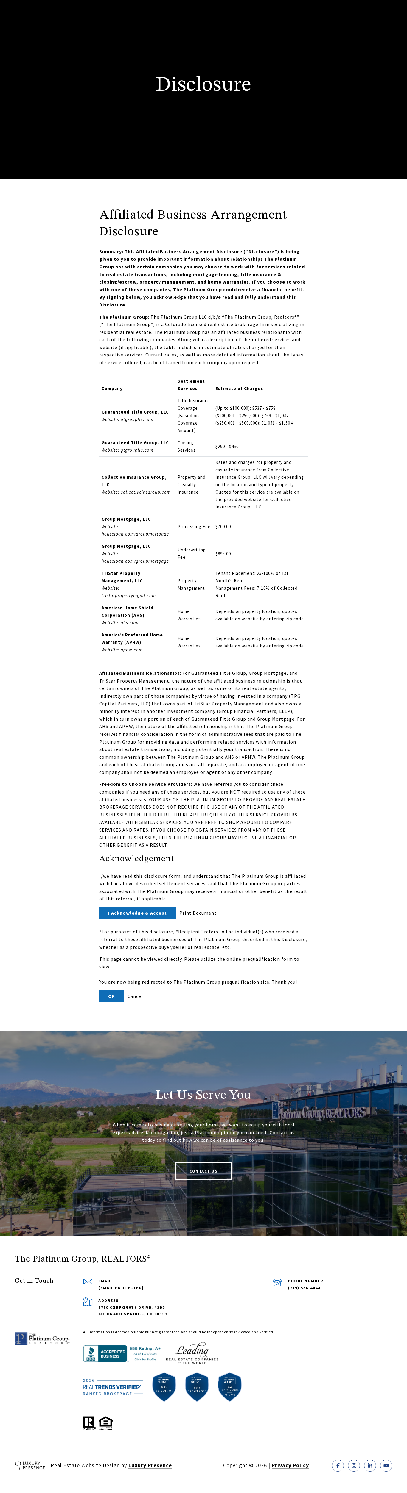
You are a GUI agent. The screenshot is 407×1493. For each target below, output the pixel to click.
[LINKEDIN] (370, 1466)
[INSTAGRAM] (354, 1466)
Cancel (135, 996)
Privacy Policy (290, 1465)
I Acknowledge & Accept (137, 913)
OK (111, 996)
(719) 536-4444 (304, 1287)
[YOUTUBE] (386, 1466)
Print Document (198, 913)
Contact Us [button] (203, 1171)
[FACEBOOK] (338, 1466)
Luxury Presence (150, 1465)
